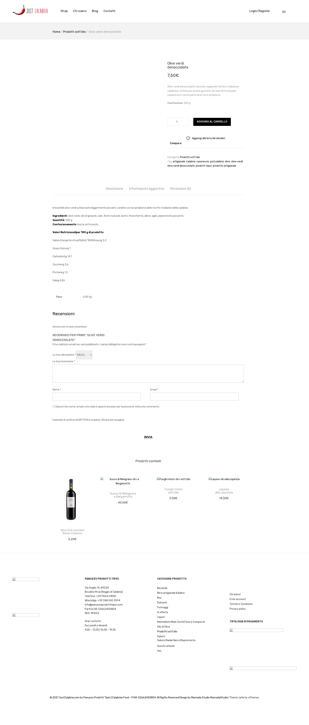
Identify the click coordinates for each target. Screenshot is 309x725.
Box (159, 597)
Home (56, 31)
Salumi (161, 636)
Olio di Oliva (163, 626)
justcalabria (217, 161)
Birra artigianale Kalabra (171, 592)
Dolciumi (162, 602)
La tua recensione (64, 361)
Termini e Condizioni (241, 604)
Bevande (162, 588)
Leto (241, 697)
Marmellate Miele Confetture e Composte (181, 621)
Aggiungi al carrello (212, 121)
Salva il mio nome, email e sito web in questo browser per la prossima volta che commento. (107, 406)
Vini (159, 650)
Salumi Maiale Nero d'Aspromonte (176, 640)
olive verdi (237, 161)
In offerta (162, 612)
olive (227, 161)
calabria (190, 161)
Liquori (161, 617)
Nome (57, 389)
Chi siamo (80, 11)
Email (154, 389)
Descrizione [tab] (114, 189)
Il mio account (238, 599)
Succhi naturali (166, 646)
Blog (95, 11)
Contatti (109, 11)
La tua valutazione (64, 354)
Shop (64, 11)
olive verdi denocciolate (181, 165)
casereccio (202, 161)
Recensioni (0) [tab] (180, 189)
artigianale (179, 161)
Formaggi (162, 607)
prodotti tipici (204, 165)
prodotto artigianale (224, 165)
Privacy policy (238, 608)
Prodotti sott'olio (74, 31)
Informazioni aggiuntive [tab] (146, 189)
